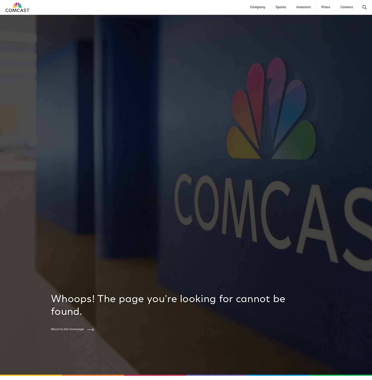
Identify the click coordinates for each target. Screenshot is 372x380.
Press (325, 7)
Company (257, 7)
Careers (347, 7)
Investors (303, 7)
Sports (281, 7)
